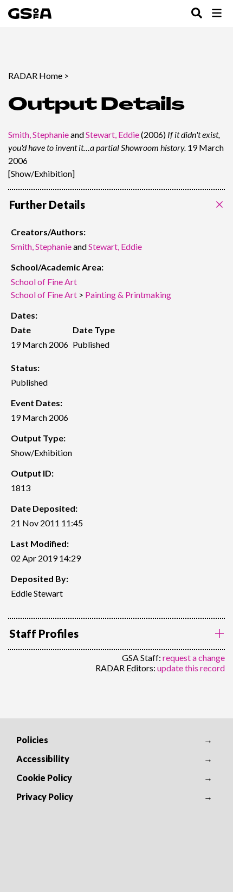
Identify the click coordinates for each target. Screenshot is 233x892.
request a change (194, 657)
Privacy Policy (44, 796)
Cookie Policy (44, 777)
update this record (191, 668)
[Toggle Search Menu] (197, 14)
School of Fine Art (44, 281)
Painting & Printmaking (128, 294)
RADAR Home (35, 75)
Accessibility (42, 759)
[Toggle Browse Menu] (217, 14)
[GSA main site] (29, 13)
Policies (32, 740)
